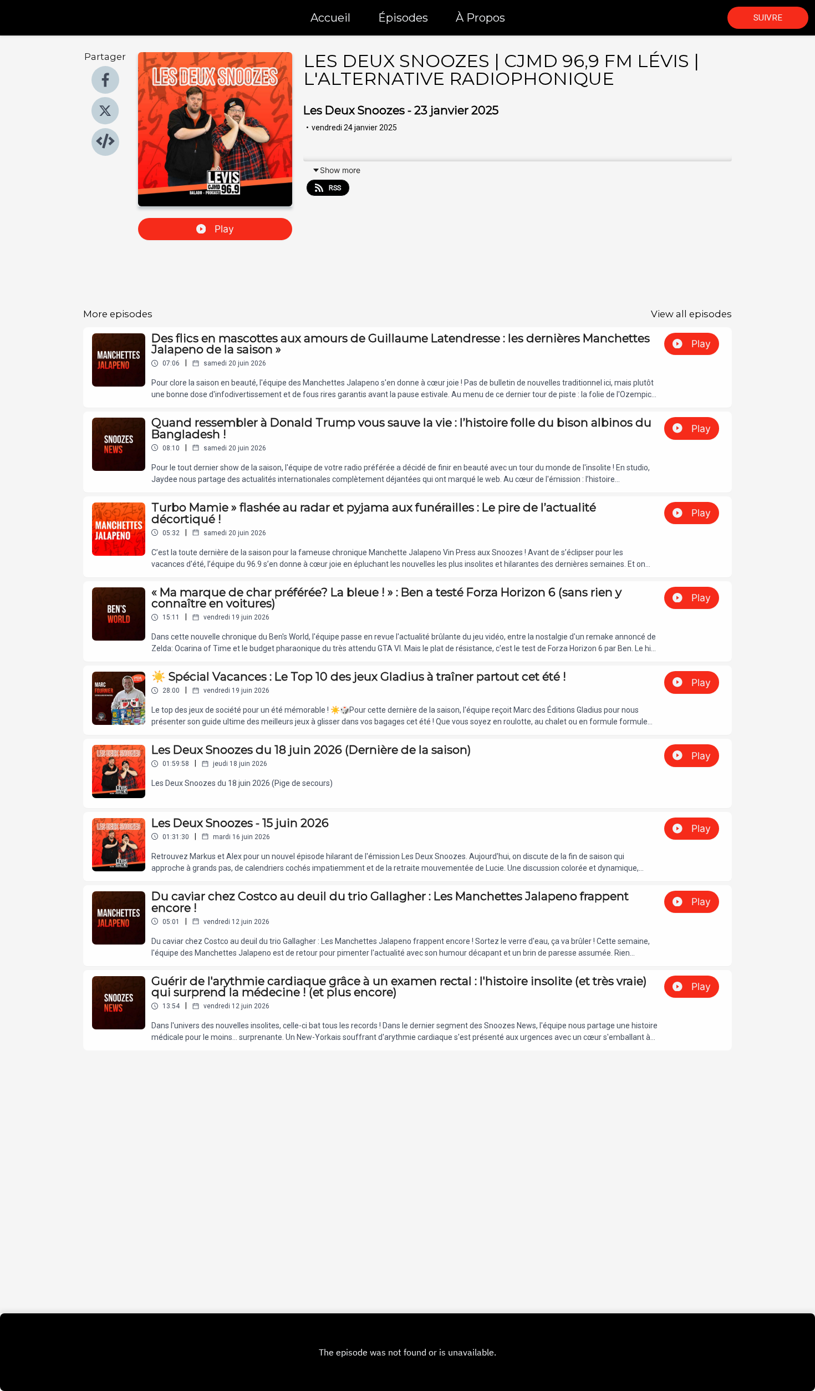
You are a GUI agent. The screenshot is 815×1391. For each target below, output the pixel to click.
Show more (340, 170)
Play (224, 229)
